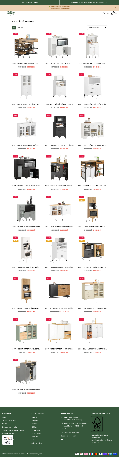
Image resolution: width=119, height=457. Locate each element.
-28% (48, 74)
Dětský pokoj (36, 433)
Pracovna (34, 437)
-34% (81, 237)
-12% (48, 319)
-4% (81, 74)
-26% (48, 34)
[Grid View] (19, 27)
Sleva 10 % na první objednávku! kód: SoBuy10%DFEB (89, 2)
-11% (15, 34)
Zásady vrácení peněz (9, 427)
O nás (4, 417)
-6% (48, 278)
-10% (48, 115)
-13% (81, 278)
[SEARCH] (104, 13)
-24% (15, 156)
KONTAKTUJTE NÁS (9, 421)
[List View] (22, 27)
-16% (81, 34)
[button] (112, 13)
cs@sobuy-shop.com (71, 432)
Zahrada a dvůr (36, 443)
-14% (15, 74)
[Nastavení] (115, 13)
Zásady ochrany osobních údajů (13, 430)
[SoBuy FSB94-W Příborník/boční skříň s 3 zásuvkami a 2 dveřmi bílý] (92, 87)
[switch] (7, 442)
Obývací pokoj (36, 430)
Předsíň (34, 417)
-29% (15, 197)
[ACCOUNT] (108, 13)
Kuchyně (34, 424)
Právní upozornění (8, 433)
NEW (81, 200)
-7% (48, 197)
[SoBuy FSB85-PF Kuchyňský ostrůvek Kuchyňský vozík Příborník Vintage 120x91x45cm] (26, 46)
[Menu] (3, 13)
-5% (81, 197)
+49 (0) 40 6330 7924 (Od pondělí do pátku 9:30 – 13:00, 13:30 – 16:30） (74, 426)
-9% (81, 319)
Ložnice (34, 440)
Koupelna (34, 421)
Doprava (4, 424)
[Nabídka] (11, 436)
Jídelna (33, 427)
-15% (81, 156)
